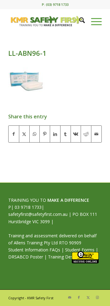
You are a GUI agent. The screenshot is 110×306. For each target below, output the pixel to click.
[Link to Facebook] (78, 297)
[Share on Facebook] (14, 134)
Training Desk (61, 257)
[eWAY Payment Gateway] (85, 262)
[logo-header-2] (45, 21)
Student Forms (79, 250)
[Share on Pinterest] (45, 134)
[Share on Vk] (76, 134)
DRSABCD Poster (25, 257)
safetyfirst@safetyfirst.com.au (38, 214)
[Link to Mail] (69, 297)
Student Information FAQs (34, 250)
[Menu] (93, 21)
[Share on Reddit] (86, 134)
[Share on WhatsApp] (35, 134)
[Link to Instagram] (97, 297)
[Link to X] (88, 297)
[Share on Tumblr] (66, 134)
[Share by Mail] (96, 134)
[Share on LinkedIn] (55, 134)
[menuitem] (79, 21)
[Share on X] (24, 134)
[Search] (79, 21)
